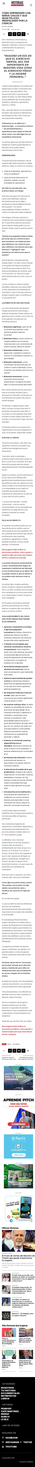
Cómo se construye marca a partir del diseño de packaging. (9, 1341)
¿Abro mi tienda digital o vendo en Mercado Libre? (25, 1340)
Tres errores (15, 1311)
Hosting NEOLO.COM (8, 1458)
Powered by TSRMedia (26, 1462)
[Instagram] (3, 1442)
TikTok (27, 1442)
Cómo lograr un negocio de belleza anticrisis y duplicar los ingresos (9, 1364)
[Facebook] (14, 34)
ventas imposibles (17, 1297)
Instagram (12, 1442)
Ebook (9, 1044)
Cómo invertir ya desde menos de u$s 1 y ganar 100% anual (26, 1363)
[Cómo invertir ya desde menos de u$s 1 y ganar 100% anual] (26, 1354)
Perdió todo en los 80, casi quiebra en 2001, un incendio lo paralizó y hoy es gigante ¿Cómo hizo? (23, 1278)
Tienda (6, 835)
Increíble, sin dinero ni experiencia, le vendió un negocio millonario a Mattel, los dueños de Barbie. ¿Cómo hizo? (23, 1303)
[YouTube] (3, 1446)
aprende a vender (7, 1253)
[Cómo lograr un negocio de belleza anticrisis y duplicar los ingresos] (9, 1354)
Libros (3, 1345)
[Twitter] (19, 34)
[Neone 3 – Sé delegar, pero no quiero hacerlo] (6, 1315)
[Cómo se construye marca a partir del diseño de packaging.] (9, 1332)
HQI (8, 29)
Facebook (12, 1437)
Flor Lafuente (16, 1044)
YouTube (11, 1446)
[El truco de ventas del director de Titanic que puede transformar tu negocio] (18, 1241)
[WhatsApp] (10, 34)
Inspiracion (15, 1285)
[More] (28, 34)
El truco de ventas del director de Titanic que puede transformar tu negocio (18, 1258)
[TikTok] (20, 1442)
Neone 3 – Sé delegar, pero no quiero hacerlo (22, 1314)
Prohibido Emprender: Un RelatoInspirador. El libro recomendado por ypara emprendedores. (22, 1290)
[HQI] (3, 29)
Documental (15, 1273)
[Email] (23, 34)
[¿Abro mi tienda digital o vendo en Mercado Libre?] (26, 1332)
